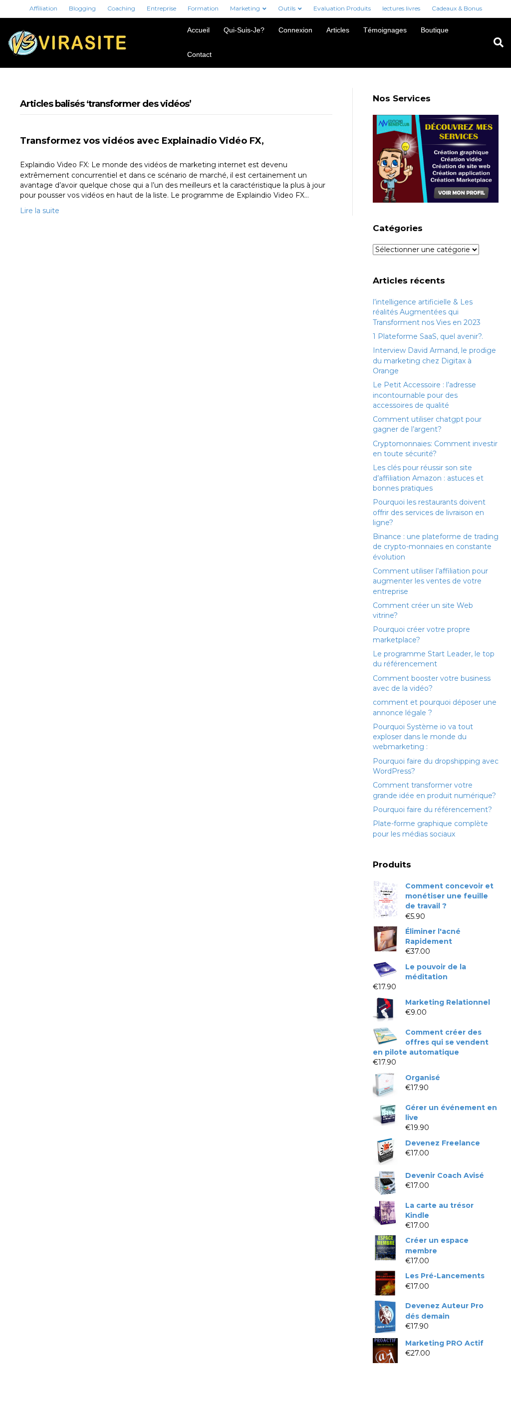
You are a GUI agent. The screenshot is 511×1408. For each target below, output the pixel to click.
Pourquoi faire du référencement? (432, 809)
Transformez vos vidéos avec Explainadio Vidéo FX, (142, 140)
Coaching (121, 8)
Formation (203, 8)
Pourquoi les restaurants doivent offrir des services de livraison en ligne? (429, 512)
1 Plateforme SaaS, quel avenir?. (428, 336)
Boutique (435, 30)
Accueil (198, 30)
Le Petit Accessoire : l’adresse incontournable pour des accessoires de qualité (424, 395)
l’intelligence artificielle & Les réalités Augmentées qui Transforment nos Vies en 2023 (427, 312)
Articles (337, 30)
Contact (199, 54)
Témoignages (385, 30)
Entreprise (161, 8)
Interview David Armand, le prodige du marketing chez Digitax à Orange (434, 360)
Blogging (82, 8)
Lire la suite (39, 210)
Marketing (245, 8)
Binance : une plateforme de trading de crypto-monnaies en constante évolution (436, 547)
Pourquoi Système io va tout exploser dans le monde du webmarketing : (423, 737)
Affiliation (43, 8)
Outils (286, 8)
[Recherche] (495, 42)
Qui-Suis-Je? (244, 30)
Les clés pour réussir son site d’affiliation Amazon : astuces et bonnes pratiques (428, 478)
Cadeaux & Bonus (457, 8)
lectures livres (401, 8)
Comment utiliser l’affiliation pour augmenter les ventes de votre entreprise (430, 581)
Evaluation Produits (342, 8)
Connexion (295, 30)
